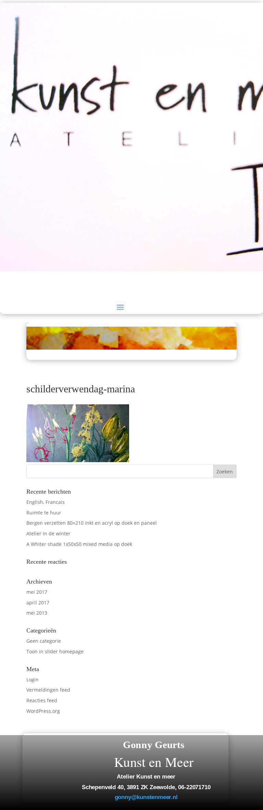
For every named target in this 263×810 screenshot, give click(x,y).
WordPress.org (43, 711)
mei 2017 (36, 592)
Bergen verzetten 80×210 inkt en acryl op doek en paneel (91, 523)
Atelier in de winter (48, 533)
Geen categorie (43, 641)
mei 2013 (36, 613)
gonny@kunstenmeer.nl (145, 797)
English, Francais (45, 502)
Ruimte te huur (43, 512)
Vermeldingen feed (48, 690)
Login (32, 679)
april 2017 (37, 602)
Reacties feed (41, 700)
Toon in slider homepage (55, 651)
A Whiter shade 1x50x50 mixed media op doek (79, 544)
